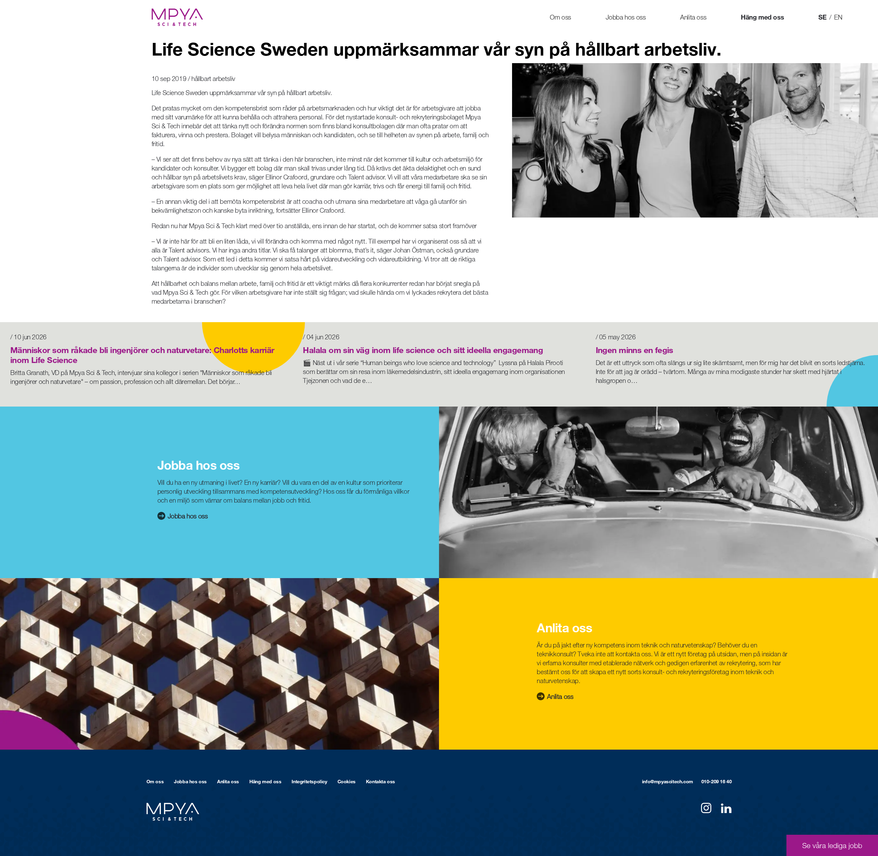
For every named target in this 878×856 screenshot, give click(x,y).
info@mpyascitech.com (667, 781)
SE (822, 17)
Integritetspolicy (309, 781)
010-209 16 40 (716, 781)
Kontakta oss (380, 781)
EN (838, 17)
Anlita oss (693, 17)
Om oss (560, 17)
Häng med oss (762, 17)
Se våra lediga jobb (832, 845)
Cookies (346, 781)
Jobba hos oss (626, 17)
